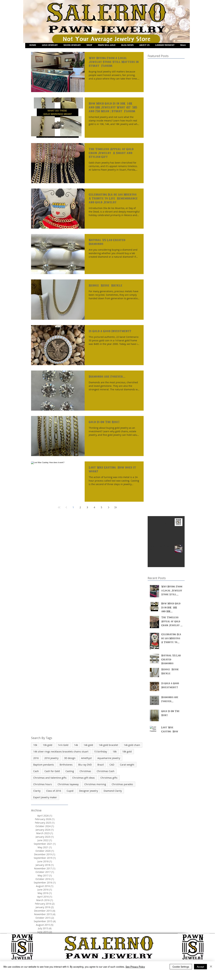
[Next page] (108, 507)
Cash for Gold (52, 771)
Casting (70, 771)
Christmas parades (122, 784)
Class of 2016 (53, 790)
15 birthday (100, 751)
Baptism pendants (43, 764)
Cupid (70, 790)
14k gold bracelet (108, 745)
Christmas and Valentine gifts (50, 777)
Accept (200, 966)
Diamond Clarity (113, 790)
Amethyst (86, 758)
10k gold (47, 745)
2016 (36, 758)
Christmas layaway (68, 784)
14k (76, 745)
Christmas (85, 771)
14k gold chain (132, 745)
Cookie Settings (181, 966)
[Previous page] (66, 507)
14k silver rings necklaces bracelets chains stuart (60, 751)
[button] (89, 45)
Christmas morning (95, 784)
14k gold (88, 745)
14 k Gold (63, 745)
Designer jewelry (88, 790)
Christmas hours (42, 784)
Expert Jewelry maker (45, 797)
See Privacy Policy (135, 966)
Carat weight (127, 764)
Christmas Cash (105, 771)
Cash (36, 771)
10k (35, 745)
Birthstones (66, 764)
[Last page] (116, 507)
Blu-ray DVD (85, 764)
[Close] (211, 966)
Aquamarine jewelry (108, 758)
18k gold (127, 751)
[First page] (59, 507)
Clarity (36, 790)
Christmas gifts (108, 777)
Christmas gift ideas (83, 777)
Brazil (100, 764)
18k (115, 751)
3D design (69, 758)
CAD (112, 764)
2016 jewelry (51, 758)
